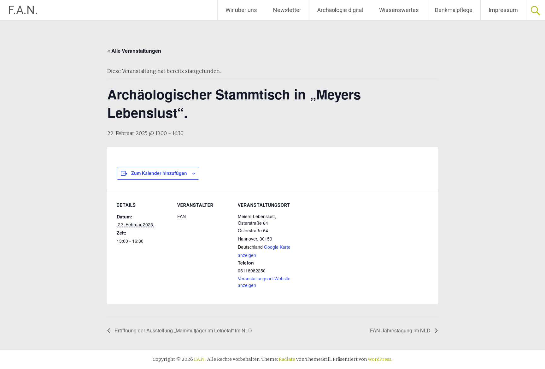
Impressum (503, 10)
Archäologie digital (340, 10)
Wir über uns (241, 10)
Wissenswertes (399, 10)
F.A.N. (23, 10)
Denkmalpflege (453, 10)
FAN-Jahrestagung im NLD (401, 330)
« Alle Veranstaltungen (134, 50)
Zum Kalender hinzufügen (159, 173)
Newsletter (287, 10)
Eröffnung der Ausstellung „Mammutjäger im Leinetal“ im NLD (182, 330)
